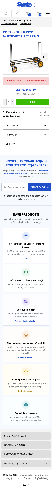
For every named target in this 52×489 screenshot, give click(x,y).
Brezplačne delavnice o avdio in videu (27, 172)
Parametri (11, 134)
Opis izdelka (13, 125)
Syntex (4, 20)
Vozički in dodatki (9, 23)
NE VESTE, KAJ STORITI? (15, 463)
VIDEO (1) (10, 144)
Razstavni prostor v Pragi (19, 454)
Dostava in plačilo (14, 445)
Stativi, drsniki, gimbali (21, 20)
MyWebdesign (42, 478)
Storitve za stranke (15, 435)
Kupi (32, 101)
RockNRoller (25, 23)
